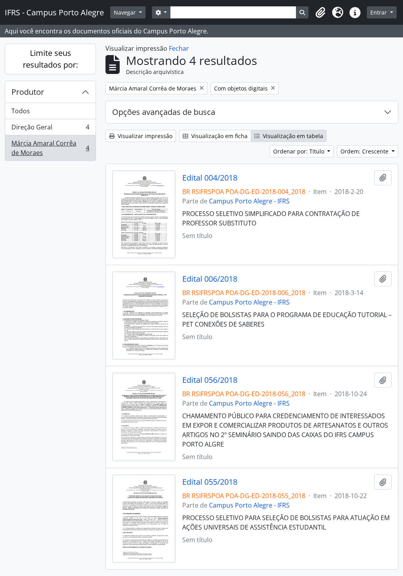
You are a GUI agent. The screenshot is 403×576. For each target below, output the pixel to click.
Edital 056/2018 (209, 380)
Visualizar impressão (144, 136)
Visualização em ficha (219, 136)
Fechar (179, 48)
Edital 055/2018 (209, 482)
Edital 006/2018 (209, 279)
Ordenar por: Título (299, 151)
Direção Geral (50, 129)
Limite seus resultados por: (50, 59)
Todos (20, 111)
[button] (320, 12)
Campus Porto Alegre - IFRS (249, 201)
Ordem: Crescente (365, 151)
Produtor (27, 92)
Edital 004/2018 (209, 178)
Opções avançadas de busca (163, 112)
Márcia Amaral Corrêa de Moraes (50, 148)
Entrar (379, 12)
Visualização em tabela (292, 136)
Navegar (125, 12)
